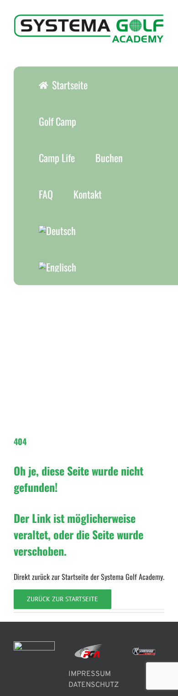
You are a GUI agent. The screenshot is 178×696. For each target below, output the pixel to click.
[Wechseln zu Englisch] (57, 267)
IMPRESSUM (89, 674)
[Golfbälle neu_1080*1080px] (82, 288)
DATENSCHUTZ (93, 685)
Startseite (75, 576)
